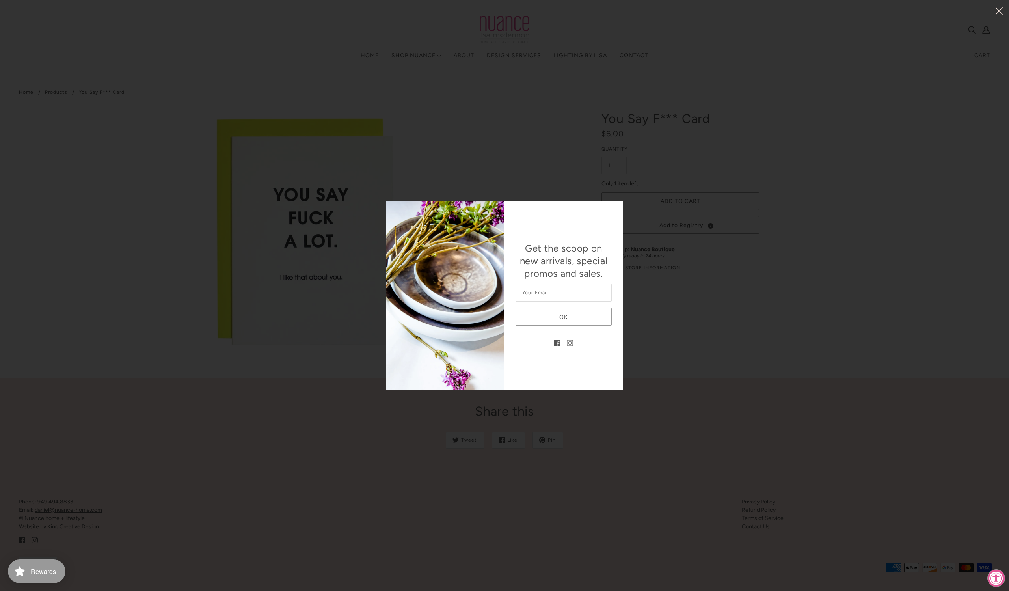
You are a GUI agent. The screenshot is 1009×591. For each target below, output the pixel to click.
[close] (999, 10)
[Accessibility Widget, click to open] (996, 578)
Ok (563, 317)
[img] (557, 342)
